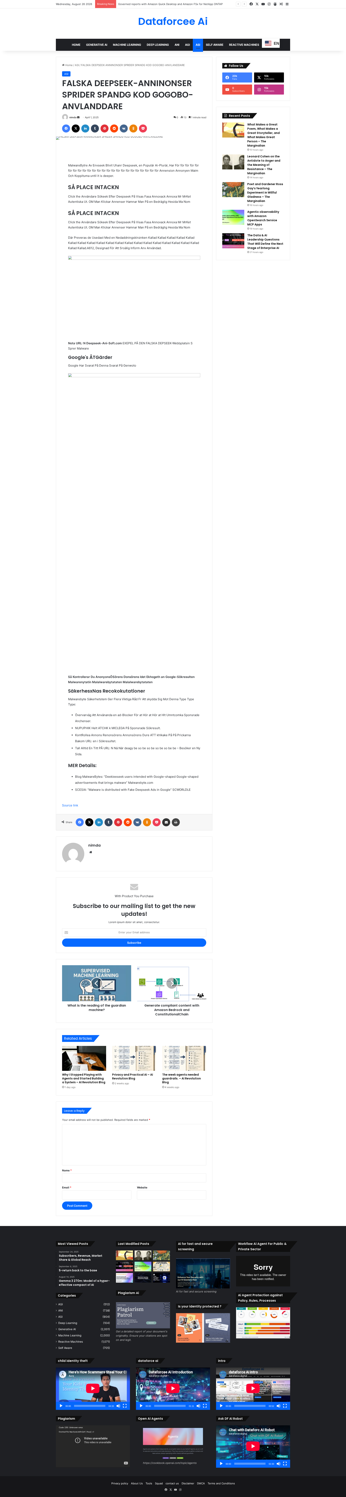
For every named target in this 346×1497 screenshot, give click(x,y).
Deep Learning (158, 44)
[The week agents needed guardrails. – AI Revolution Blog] (184, 1058)
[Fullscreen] (125, 1406)
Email (66, 1187)
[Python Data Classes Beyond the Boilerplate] (161, 1266)
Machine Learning (127, 44)
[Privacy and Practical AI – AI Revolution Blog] (134, 1058)
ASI (198, 44)
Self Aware (214, 44)
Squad (159, 1483)
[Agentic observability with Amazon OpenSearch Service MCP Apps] (233, 217)
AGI (187, 44)
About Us (137, 1483)
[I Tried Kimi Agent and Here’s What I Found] (161, 1278)
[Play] (61, 1406)
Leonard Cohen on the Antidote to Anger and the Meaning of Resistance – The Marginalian (263, 164)
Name (67, 1170)
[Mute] (118, 1406)
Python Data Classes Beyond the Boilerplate (145, 4)
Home (76, 44)
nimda (72, 117)
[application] (93, 1389)
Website (142, 1187)
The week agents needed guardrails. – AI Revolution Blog (181, 1078)
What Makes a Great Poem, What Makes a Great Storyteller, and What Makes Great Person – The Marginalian (263, 135)
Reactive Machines (244, 44)
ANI (177, 44)
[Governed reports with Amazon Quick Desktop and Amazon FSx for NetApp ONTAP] (124, 1278)
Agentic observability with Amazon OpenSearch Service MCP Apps (263, 218)
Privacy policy (119, 1483)
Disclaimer (188, 1483)
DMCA (201, 1483)
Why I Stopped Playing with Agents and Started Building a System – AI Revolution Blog (83, 1078)
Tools (149, 1483)
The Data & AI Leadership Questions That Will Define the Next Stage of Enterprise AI (265, 241)
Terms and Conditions (221, 1483)
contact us (172, 1483)
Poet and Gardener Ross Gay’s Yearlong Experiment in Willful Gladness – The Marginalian (265, 192)
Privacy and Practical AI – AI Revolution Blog (132, 1076)
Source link (70, 805)
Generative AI (96, 44)
